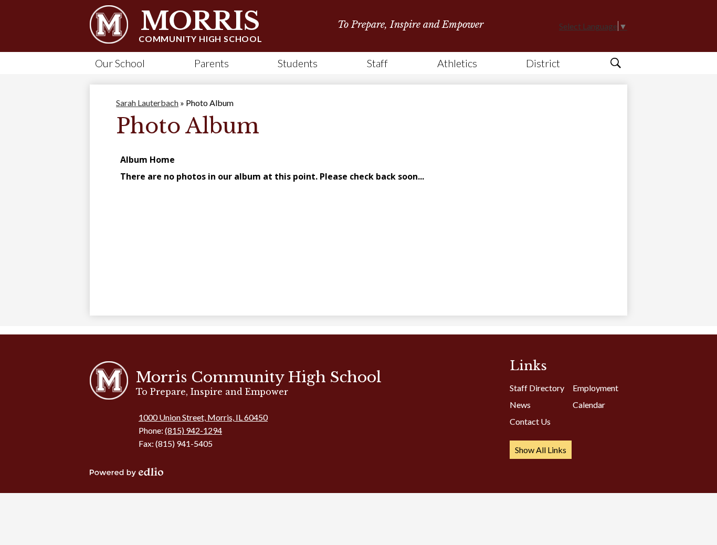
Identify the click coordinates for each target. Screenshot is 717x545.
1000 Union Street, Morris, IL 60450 (203, 417)
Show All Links (540, 450)
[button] (120, 63)
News (520, 405)
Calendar (589, 405)
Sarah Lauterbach (147, 103)
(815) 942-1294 (193, 430)
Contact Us (530, 421)
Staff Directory (537, 388)
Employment (595, 388)
